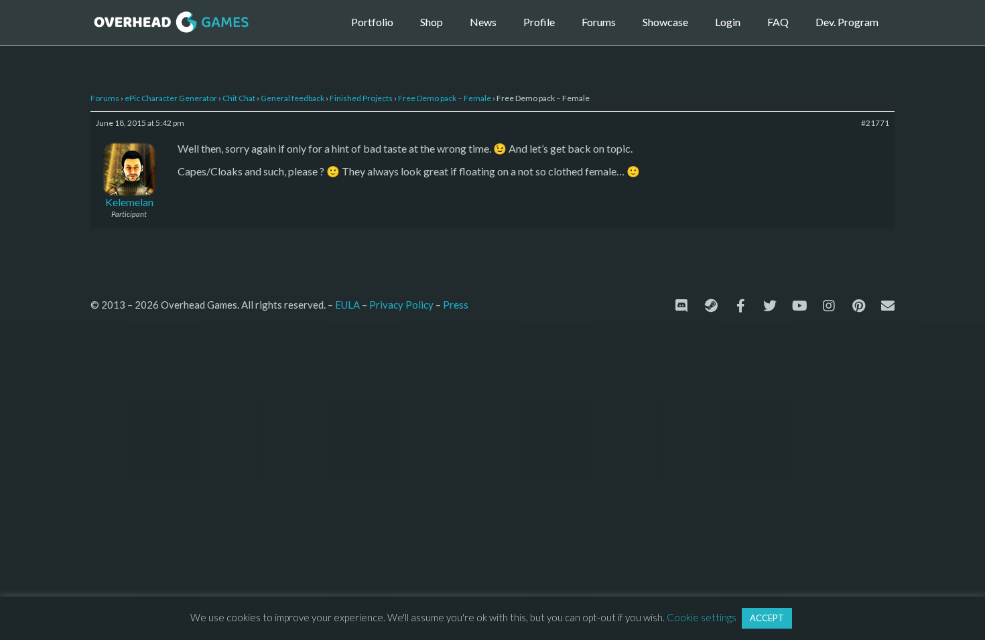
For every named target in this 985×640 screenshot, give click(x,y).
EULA (347, 305)
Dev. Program (846, 21)
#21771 (875, 123)
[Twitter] (770, 306)
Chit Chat (238, 98)
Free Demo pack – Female (444, 98)
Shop (431, 21)
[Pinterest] (858, 306)
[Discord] (681, 306)
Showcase (665, 21)
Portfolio (372, 21)
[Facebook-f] (740, 306)
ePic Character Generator (171, 98)
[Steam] (711, 306)
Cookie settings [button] (701, 617)
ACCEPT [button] (767, 618)
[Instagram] (829, 306)
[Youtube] (799, 306)
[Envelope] (888, 306)
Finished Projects (361, 98)
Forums (599, 21)
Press (455, 304)
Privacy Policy (401, 305)
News (483, 21)
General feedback (292, 98)
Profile (539, 21)
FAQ (778, 21)
